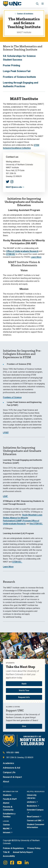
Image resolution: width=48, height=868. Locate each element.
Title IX (6, 852)
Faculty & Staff (10, 799)
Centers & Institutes (25, 14)
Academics (8, 763)
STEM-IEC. (17, 562)
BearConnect (33, 816)
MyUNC (6, 828)
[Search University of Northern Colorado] (37, 3)
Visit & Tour (24, 690)
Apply (24, 683)
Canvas (6, 825)
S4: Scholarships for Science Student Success (19, 58)
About (6, 781)
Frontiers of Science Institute (19, 76)
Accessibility (9, 856)
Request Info (24, 697)
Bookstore (32, 806)
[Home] (12, 3)
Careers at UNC (34, 820)
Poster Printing (11, 65)
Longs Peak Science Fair (17, 71)
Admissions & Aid (11, 767)
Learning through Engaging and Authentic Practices (20, 84)
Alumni (6, 803)
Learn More (36, 257)
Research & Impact (12, 777)
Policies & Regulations (13, 848)
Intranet (6, 832)
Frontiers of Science (12, 397)
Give (24, 726)
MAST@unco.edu (14, 187)
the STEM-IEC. (36, 523)
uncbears (31, 802)
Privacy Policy (33, 848)
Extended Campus (35, 810)
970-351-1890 (12, 752)
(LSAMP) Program (22, 521)
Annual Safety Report (23, 852)
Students (7, 795)
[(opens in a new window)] (7, 182)
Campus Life (9, 772)
